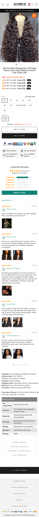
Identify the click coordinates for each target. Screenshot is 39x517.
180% (5, 119)
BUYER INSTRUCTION (19, 487)
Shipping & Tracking (19, 446)
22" (5, 105)
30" (5, 110)
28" (31, 105)
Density (5, 115)
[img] (6, 206)
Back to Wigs (21, 470)
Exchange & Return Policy (19, 450)
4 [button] (21, 64)
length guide (31, 96)
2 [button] (18, 64)
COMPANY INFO (19, 481)
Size (3, 96)
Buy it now (19, 135)
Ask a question (19, 455)
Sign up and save (19, 506)
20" (29, 100)
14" (11, 100)
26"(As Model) (21, 105)
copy (29, 80)
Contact (19, 500)
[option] (19, 11)
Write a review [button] (19, 193)
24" (11, 105)
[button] (10, 177)
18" (23, 100)
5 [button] (23, 64)
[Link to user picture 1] (7, 223)
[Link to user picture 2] (18, 255)
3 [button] (19, 64)
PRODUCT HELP (20, 493)
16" (17, 100)
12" (5, 100)
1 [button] (16, 64)
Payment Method (19, 442)
